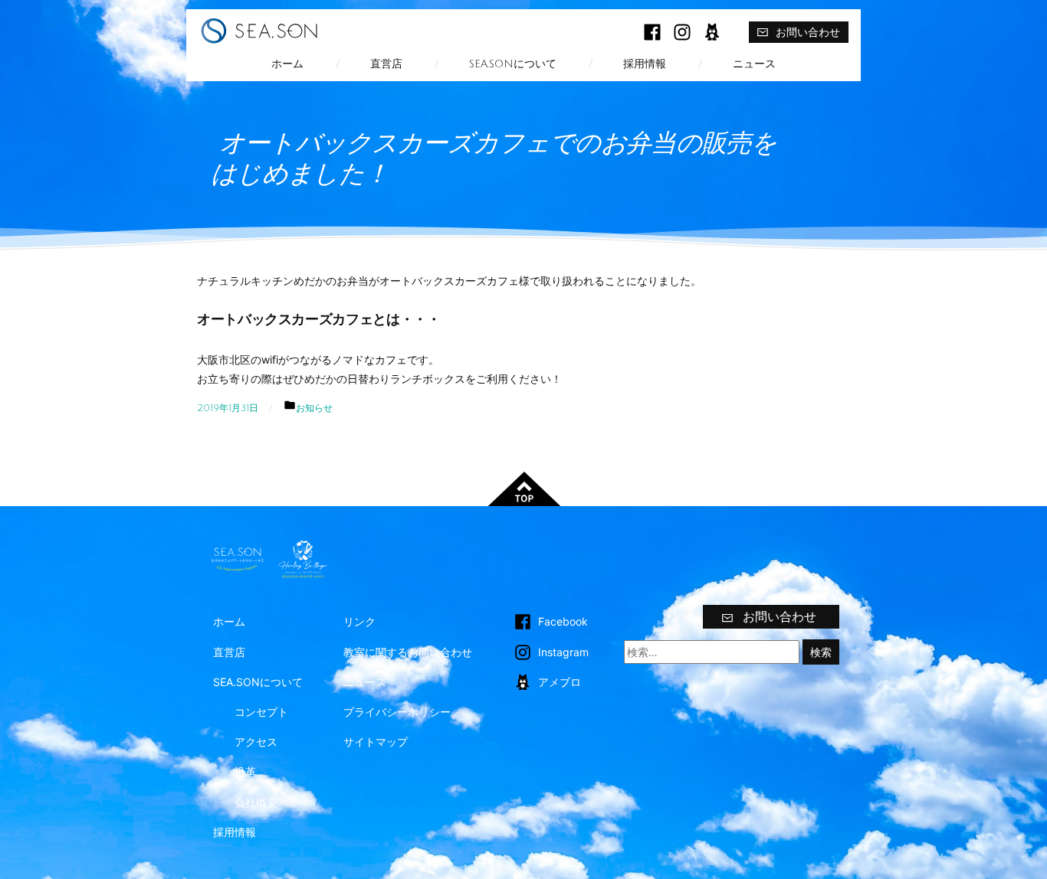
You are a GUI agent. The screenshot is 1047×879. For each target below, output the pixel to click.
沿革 (245, 771)
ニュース (754, 64)
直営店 (386, 64)
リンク (359, 621)
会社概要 (256, 802)
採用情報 (644, 64)
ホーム (287, 64)
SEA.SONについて (512, 64)
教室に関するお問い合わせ (407, 651)
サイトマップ (375, 741)
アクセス (256, 741)
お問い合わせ (808, 31)
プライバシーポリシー (397, 711)
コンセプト (261, 711)
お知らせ (314, 408)
